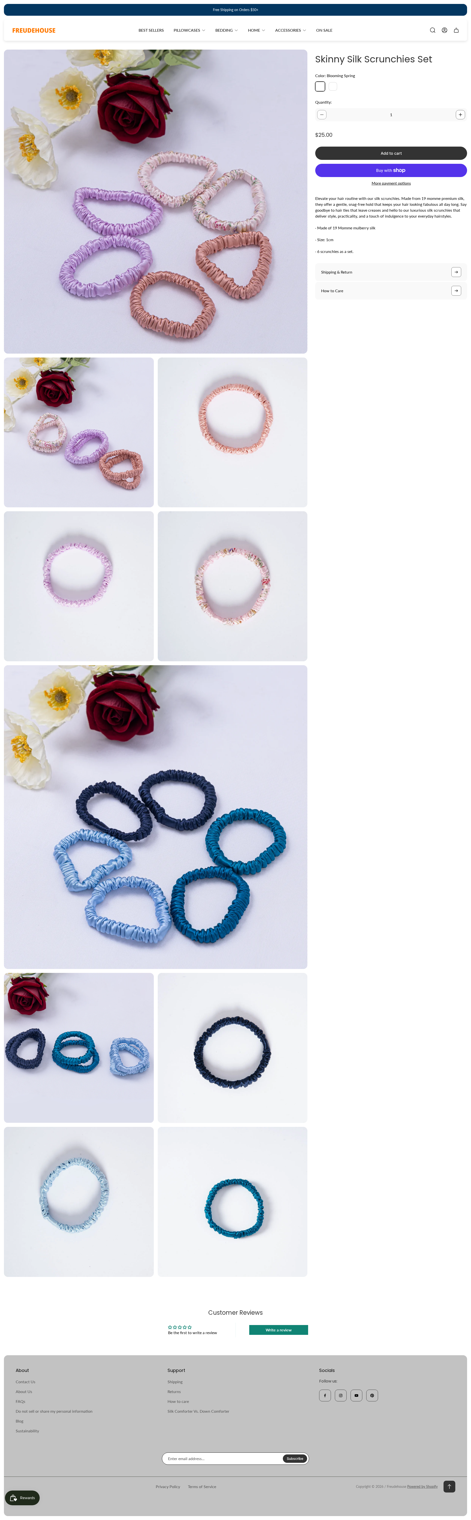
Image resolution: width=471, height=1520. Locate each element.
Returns (174, 1391)
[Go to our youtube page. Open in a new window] (356, 1395)
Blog (19, 1421)
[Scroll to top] (449, 1486)
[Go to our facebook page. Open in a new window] (325, 1395)
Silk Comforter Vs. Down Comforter (198, 1411)
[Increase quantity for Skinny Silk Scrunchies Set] (460, 114)
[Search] (432, 30)
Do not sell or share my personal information (54, 1411)
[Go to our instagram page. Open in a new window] (341, 1395)
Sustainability (27, 1430)
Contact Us (25, 1381)
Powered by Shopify (422, 1486)
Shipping (175, 1381)
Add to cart (391, 153)
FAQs (20, 1401)
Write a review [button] (279, 1329)
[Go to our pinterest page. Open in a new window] (372, 1395)
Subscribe (295, 1458)
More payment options (391, 183)
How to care (178, 1401)
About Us (24, 1391)
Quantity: (323, 102)
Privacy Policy (168, 1486)
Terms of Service (202, 1486)
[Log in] (444, 30)
